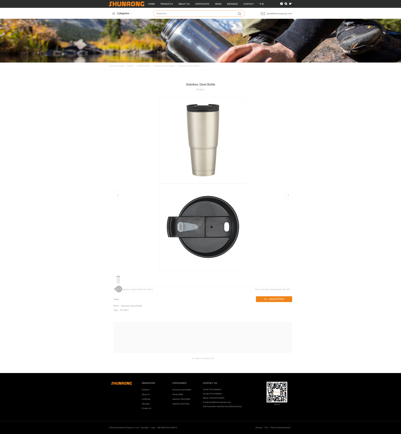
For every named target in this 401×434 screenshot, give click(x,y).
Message (146, 404)
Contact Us (146, 408)
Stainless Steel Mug (180, 404)
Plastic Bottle (177, 394)
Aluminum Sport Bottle (181, 390)
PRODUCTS (167, 4)
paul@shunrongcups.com (220, 402)
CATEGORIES (179, 383)
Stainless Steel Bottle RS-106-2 (137, 289)
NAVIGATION (148, 383)
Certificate (146, 399)
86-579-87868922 (213, 390)
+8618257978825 (216, 398)
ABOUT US (184, 4)
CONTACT (248, 4)
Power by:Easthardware (280, 427)
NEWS (218, 4)
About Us (146, 394)
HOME (151, 4)
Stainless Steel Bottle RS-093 (275, 289)
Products (145, 390)
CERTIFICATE (202, 4)
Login (153, 427)
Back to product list (204, 358)
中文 (262, 4)
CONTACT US (210, 383)
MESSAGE (232, 4)
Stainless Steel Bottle (164, 66)
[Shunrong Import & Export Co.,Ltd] (124, 383)
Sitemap (258, 427)
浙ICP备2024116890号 (167, 427)
